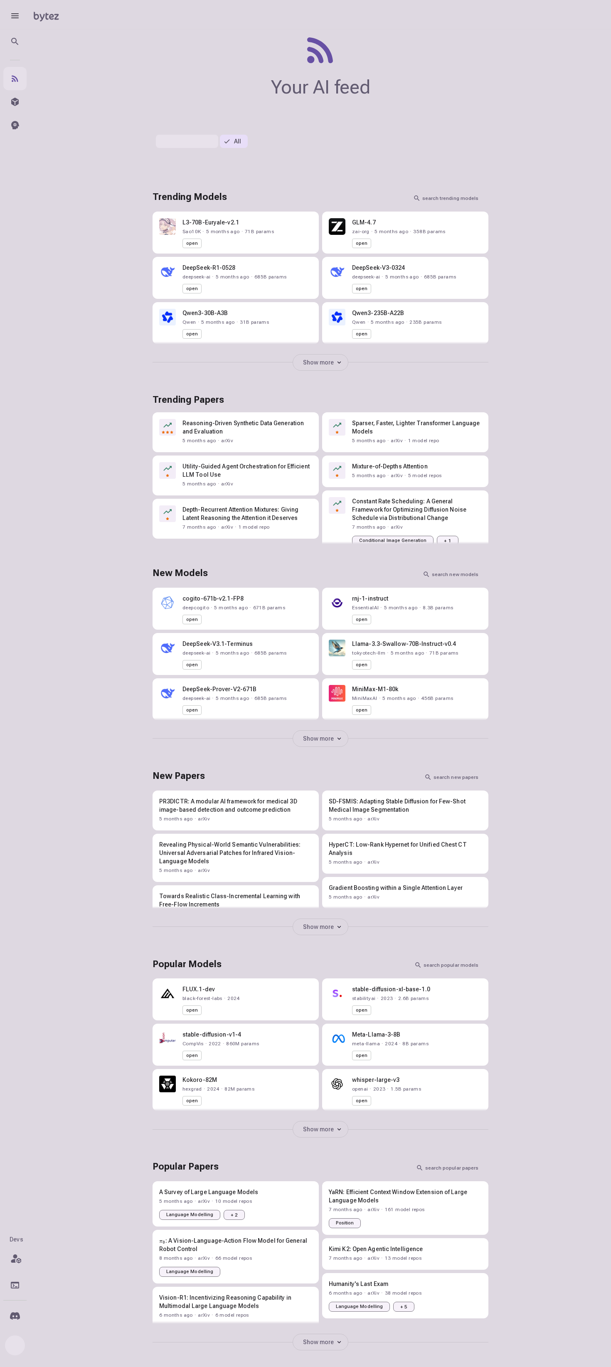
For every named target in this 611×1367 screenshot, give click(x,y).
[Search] (15, 41)
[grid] (320, 484)
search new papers (456, 777)
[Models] (15, 101)
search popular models (451, 965)
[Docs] (15, 1285)
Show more (318, 362)
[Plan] (15, 1258)
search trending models (450, 198)
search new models (455, 574)
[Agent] (15, 125)
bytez (46, 15)
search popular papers (451, 1168)
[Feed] (15, 78)
